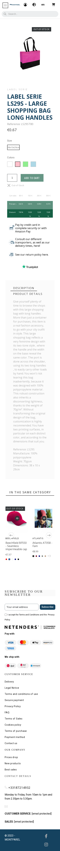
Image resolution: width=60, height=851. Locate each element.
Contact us (11, 743)
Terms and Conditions (29, 615)
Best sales (11, 769)
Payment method (15, 737)
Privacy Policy (13, 706)
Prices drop (11, 757)
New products (13, 763)
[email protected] (42, 813)
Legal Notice (12, 687)
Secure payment (14, 700)
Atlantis (38, 538)
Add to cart (32, 178)
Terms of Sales (13, 718)
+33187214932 (19, 787)
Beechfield (12, 538)
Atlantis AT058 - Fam (42, 544)
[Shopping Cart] (53, 4)
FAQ (7, 712)
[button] (17, 518)
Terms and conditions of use (21, 694)
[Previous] (11, 535)
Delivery (9, 681)
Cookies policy (13, 724)
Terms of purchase (16, 731)
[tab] (23, 288)
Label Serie (17, 89)
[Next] (49, 535)
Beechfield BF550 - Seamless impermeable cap (16, 546)
